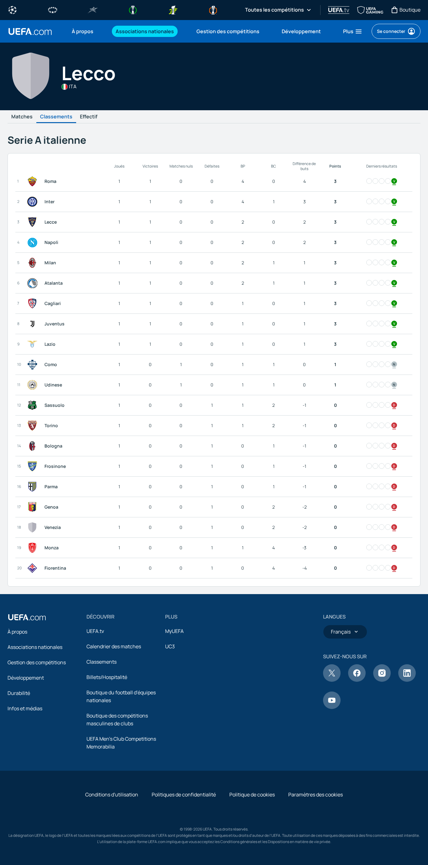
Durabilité (19, 693)
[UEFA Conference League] (133, 9)
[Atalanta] (33, 283)
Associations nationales (35, 647)
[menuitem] (86, 31)
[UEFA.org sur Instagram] (382, 679)
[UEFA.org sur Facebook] (357, 679)
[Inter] (33, 202)
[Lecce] (33, 222)
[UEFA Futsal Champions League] (93, 9)
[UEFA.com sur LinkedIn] (407, 679)
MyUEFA (174, 631)
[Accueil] (27, 617)
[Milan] (33, 263)
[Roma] (33, 181)
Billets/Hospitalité (106, 677)
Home (30, 31)
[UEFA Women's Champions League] (53, 9)
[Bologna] (33, 446)
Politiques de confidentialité (184, 794)
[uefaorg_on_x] (332, 679)
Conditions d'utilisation (111, 794)
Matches (22, 117)
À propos (17, 631)
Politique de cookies (252, 794)
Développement (26, 677)
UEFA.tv (95, 631)
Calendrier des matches (113, 646)
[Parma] (33, 487)
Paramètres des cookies (315, 794)
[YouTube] (332, 707)
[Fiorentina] (33, 568)
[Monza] (33, 548)
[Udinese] (33, 385)
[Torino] (33, 426)
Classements (56, 117)
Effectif (88, 117)
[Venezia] (33, 527)
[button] (353, 31)
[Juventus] (33, 324)
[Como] (33, 365)
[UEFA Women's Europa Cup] (173, 9)
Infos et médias (25, 708)
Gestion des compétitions (37, 662)
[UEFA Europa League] (213, 9)
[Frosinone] (33, 466)
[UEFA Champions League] (13, 9)
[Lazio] (33, 344)
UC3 (170, 646)
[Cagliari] (33, 303)
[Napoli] (33, 242)
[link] (82, 31)
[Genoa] (33, 507)
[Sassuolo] (33, 405)
